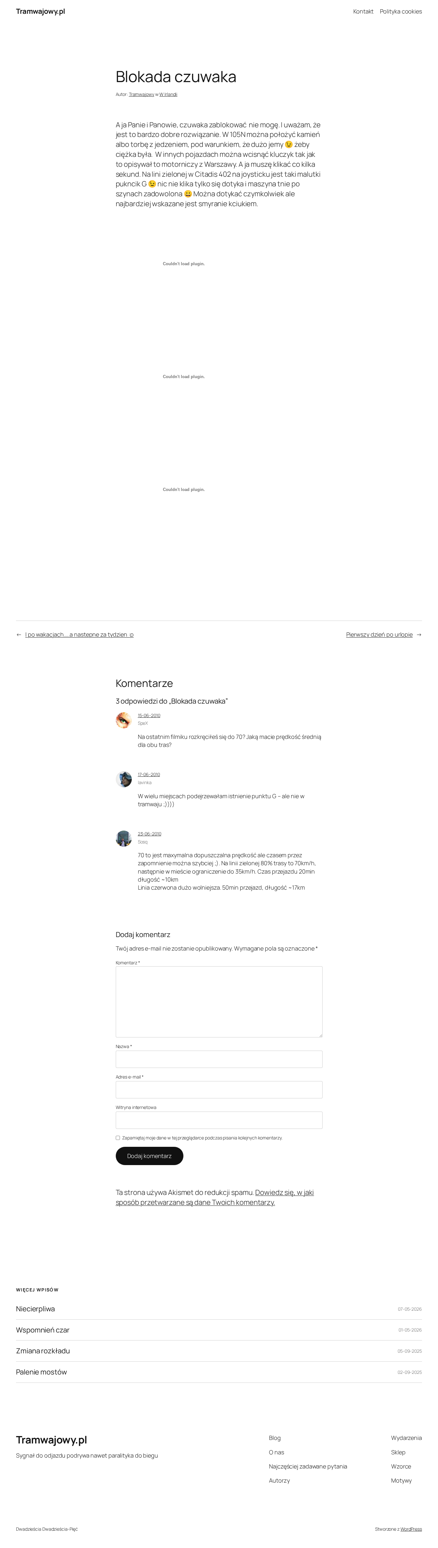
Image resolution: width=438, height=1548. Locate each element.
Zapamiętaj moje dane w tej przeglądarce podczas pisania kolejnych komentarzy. (202, 1138)
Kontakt (363, 11)
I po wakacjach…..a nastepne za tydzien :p (79, 634)
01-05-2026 (410, 1330)
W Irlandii (168, 94)
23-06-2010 (149, 834)
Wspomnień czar (43, 1330)
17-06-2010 (149, 774)
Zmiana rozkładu (43, 1351)
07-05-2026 (410, 1309)
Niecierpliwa (35, 1309)
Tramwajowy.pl (40, 11)
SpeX (143, 723)
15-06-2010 (149, 715)
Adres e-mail (130, 1077)
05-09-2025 (410, 1351)
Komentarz (128, 963)
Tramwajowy (141, 94)
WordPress (411, 1529)
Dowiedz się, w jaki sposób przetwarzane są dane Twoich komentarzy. (215, 1197)
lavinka (145, 782)
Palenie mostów (41, 1372)
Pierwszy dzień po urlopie (379, 634)
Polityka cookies (401, 11)
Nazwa (124, 1046)
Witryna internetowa (136, 1107)
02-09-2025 (410, 1372)
